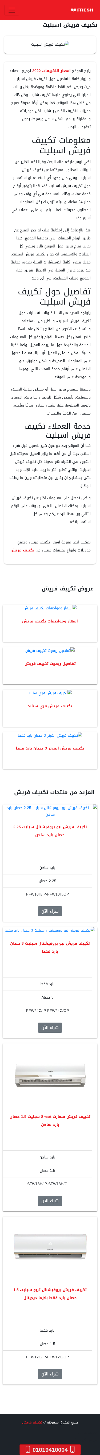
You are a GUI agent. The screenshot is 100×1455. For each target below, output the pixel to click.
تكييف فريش (22, 550)
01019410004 (50, 1449)
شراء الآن (50, 911)
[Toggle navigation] (11, 10)
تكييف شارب (87, 1433)
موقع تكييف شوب (83, 1440)
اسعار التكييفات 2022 (51, 70)
